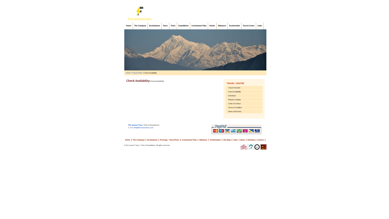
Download (232, 96)
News (242, 140)
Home (128, 26)
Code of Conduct (234, 103)
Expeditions (183, 26)
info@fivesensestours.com (143, 128)
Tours (165, 26)
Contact (260, 140)
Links (259, 26)
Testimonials (234, 26)
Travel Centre (249, 26)
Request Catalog (234, 100)
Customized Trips (199, 26)
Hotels (212, 26)
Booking (251, 140)
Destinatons (152, 140)
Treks (173, 26)
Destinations (154, 26)
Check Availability (234, 92)
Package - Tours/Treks (169, 140)
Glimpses (222, 26)
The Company (140, 26)
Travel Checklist (234, 88)
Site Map (227, 140)
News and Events (234, 111)
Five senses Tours (135, 125)
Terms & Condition (235, 107)
